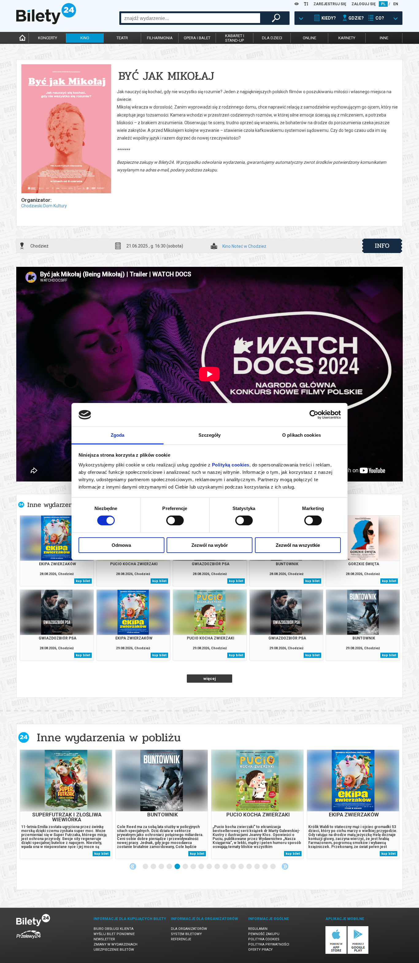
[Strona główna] (46, 22)
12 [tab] (233, 867)
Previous (132, 866)
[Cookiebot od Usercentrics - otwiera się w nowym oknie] (314, 414)
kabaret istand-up (234, 38)
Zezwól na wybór (209, 545)
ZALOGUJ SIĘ (364, 4)
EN (395, 4)
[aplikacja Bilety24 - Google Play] (358, 953)
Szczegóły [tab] (209, 435)
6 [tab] (186, 867)
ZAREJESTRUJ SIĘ (329, 4)
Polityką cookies (230, 464)
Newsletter (104, 939)
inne (384, 38)
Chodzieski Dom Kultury (44, 205)
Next (285, 866)
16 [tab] (265, 867)
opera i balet (197, 38)
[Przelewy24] (28, 940)
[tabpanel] (66, 804)
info (382, 245)
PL (383, 4)
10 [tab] (217, 867)
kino (84, 38)
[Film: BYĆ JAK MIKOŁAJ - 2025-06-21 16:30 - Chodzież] (66, 129)
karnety (346, 38)
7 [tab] (193, 867)
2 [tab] (154, 867)
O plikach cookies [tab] (301, 435)
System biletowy (186, 934)
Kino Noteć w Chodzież (244, 246)
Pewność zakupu (263, 934)
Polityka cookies (263, 939)
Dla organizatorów (189, 929)
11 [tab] (225, 867)
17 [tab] (273, 867)
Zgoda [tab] (118, 435)
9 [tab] (209, 867)
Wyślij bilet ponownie (114, 934)
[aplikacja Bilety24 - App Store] (336, 953)
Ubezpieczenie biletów (114, 950)
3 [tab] (162, 867)
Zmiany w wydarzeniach (115, 944)
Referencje (181, 939)
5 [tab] (178, 867)
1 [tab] (146, 867)
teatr (122, 38)
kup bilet (83, 581)
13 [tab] (241, 867)
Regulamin (257, 929)
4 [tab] (170, 867)
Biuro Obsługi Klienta (113, 929)
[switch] (175, 520)
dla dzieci (272, 38)
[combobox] (190, 18)
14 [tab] (249, 867)
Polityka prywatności (268, 944)
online (309, 38)
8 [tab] (201, 867)
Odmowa (121, 545)
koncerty (47, 38)
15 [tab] (257, 867)
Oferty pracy (260, 950)
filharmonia (160, 38)
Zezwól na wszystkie (298, 545)
